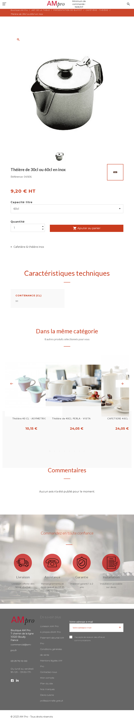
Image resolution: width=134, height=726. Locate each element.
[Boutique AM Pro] (67, 4)
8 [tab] (84, 451)
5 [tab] (69, 451)
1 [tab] (49, 451)
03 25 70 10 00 (19, 660)
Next (122, 383)
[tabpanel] (67, 392)
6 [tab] (74, 451)
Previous (11, 383)
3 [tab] (59, 451)
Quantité (18, 221)
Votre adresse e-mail (81, 621)
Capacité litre (22, 202)
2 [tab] (54, 451)
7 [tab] (79, 451)
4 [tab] (64, 451)
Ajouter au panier (86, 228)
